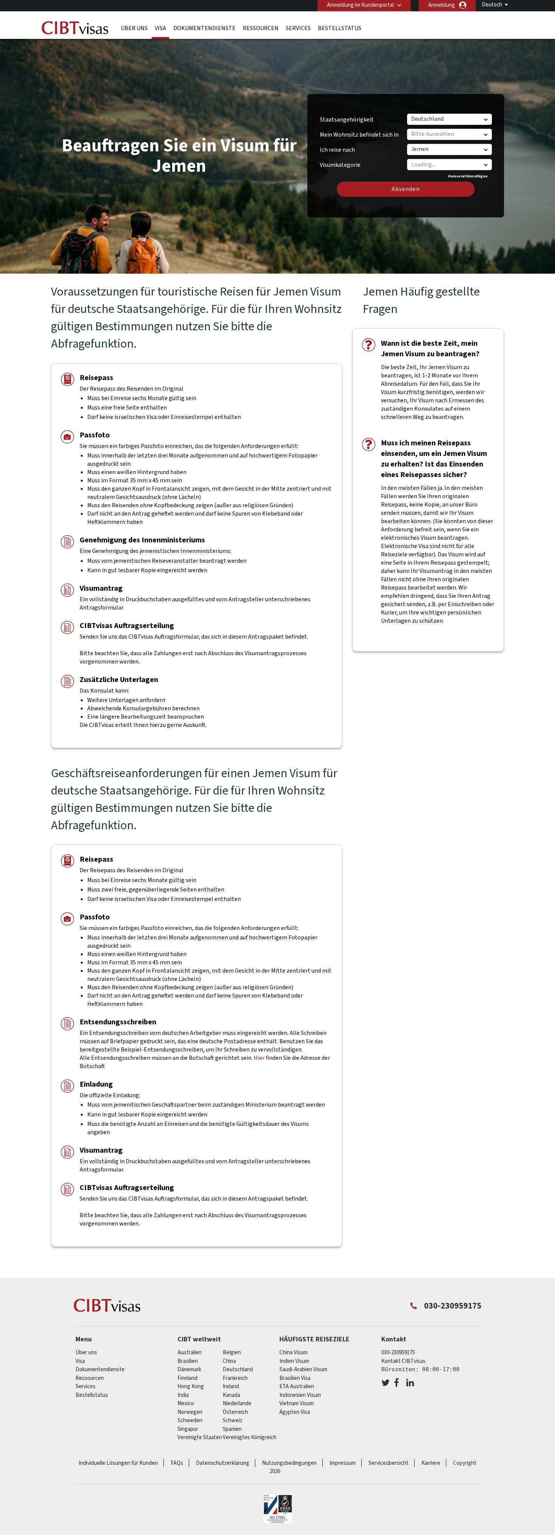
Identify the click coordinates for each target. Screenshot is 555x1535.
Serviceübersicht (388, 1463)
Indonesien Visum (300, 1395)
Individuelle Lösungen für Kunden (118, 1463)
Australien (189, 1352)
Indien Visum (294, 1361)
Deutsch (492, 5)
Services (298, 28)
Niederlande (237, 1403)
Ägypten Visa (294, 1412)
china (229, 1361)
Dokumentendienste (204, 28)
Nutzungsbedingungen (289, 1463)
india (183, 1395)
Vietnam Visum (296, 1403)
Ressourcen (261, 28)
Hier (259, 1058)
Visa (160, 28)
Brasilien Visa (294, 1378)
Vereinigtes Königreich (249, 1437)
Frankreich (235, 1378)
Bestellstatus (339, 28)
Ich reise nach (337, 150)
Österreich (235, 1412)
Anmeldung (441, 5)
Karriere (430, 1463)
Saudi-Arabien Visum (303, 1369)
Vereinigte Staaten (199, 1437)
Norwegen (189, 1412)
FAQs (177, 1463)
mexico (185, 1403)
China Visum (293, 1352)
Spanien (232, 1429)
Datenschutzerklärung (222, 1463)
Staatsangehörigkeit (347, 119)
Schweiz (232, 1420)
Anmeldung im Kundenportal (360, 5)
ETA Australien (296, 1386)
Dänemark (189, 1369)
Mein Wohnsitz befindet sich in (359, 135)
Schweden (189, 1420)
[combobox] (449, 164)
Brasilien (187, 1361)
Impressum (343, 1463)
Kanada (231, 1395)
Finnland (187, 1378)
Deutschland (238, 1369)
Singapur (187, 1429)
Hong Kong (190, 1386)
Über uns (134, 28)
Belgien (232, 1352)
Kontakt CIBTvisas (403, 1361)
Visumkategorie (340, 162)
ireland (231, 1386)
